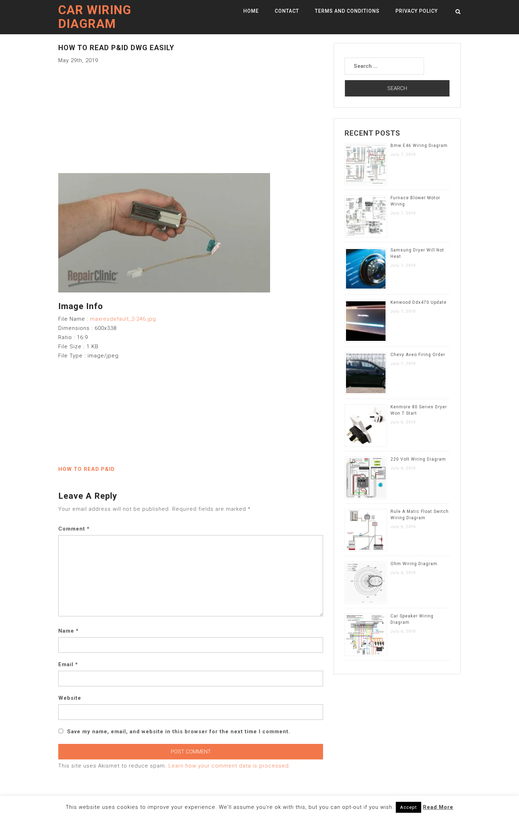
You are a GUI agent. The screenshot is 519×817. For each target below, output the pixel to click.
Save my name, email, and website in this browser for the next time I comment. (178, 731)
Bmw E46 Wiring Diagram (419, 145)
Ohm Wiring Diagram (413, 563)
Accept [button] (408, 807)
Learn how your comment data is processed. (229, 766)
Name (68, 631)
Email (68, 664)
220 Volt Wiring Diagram (418, 459)
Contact (287, 11)
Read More (438, 807)
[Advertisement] (190, 114)
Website (69, 698)
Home (251, 11)
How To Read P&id (86, 469)
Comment (74, 529)
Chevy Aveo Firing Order (417, 354)
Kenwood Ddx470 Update (418, 302)
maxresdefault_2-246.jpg (123, 319)
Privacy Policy (416, 11)
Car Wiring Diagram (94, 17)
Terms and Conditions (347, 11)
